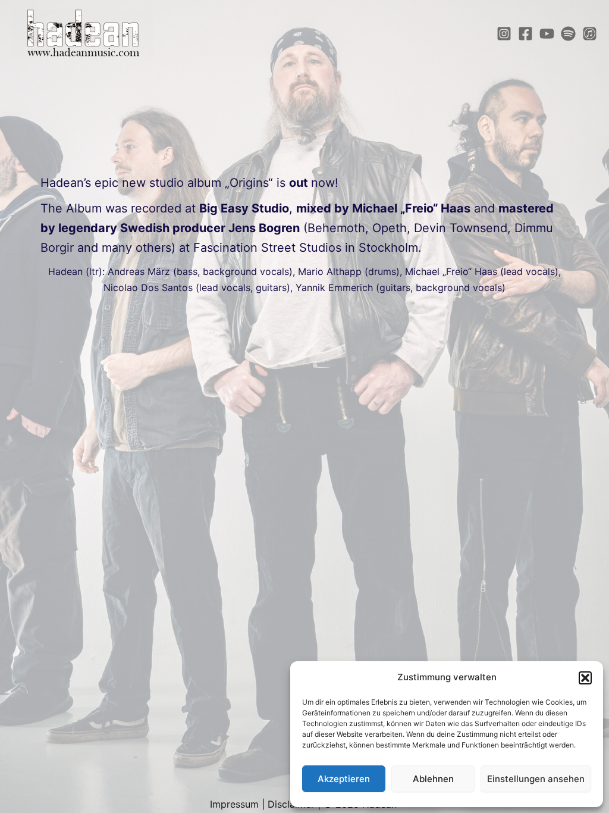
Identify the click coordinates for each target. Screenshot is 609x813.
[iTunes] (589, 33)
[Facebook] (525, 33)
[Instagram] (504, 33)
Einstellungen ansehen (536, 778)
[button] (585, 678)
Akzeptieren (344, 778)
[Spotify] (568, 33)
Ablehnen (433, 778)
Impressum (234, 804)
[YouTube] (546, 33)
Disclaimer (291, 804)
